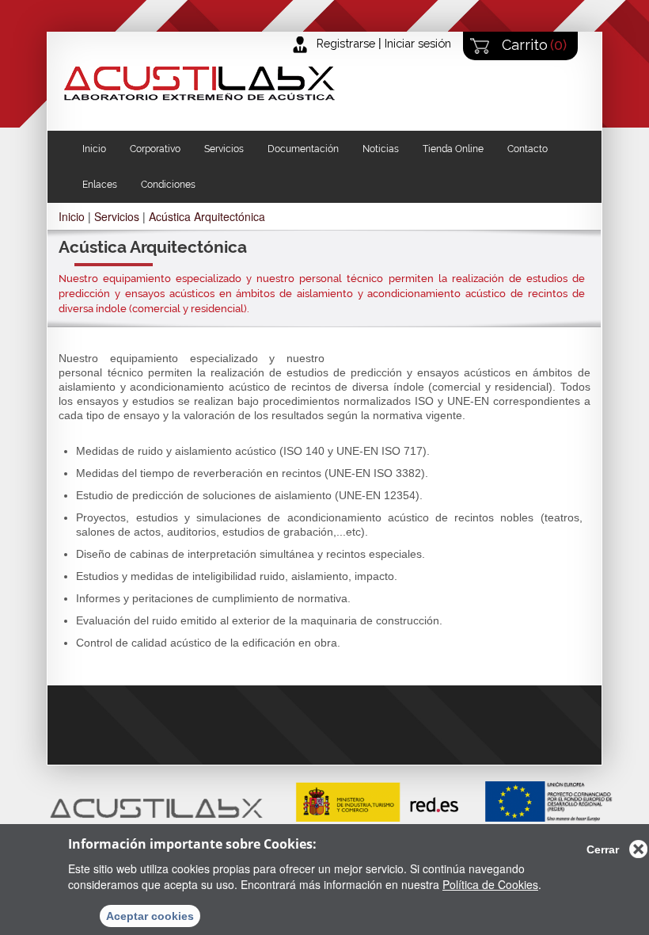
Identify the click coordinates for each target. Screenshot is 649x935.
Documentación (303, 149)
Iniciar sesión (418, 43)
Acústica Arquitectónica (207, 216)
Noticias (380, 149)
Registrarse (346, 43)
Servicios (116, 216)
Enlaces (99, 184)
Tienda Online (453, 149)
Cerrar (602, 849)
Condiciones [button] (168, 184)
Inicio (94, 149)
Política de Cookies (490, 884)
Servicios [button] (224, 149)
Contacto (527, 149)
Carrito (532, 44)
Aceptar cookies (150, 916)
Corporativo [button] (155, 149)
